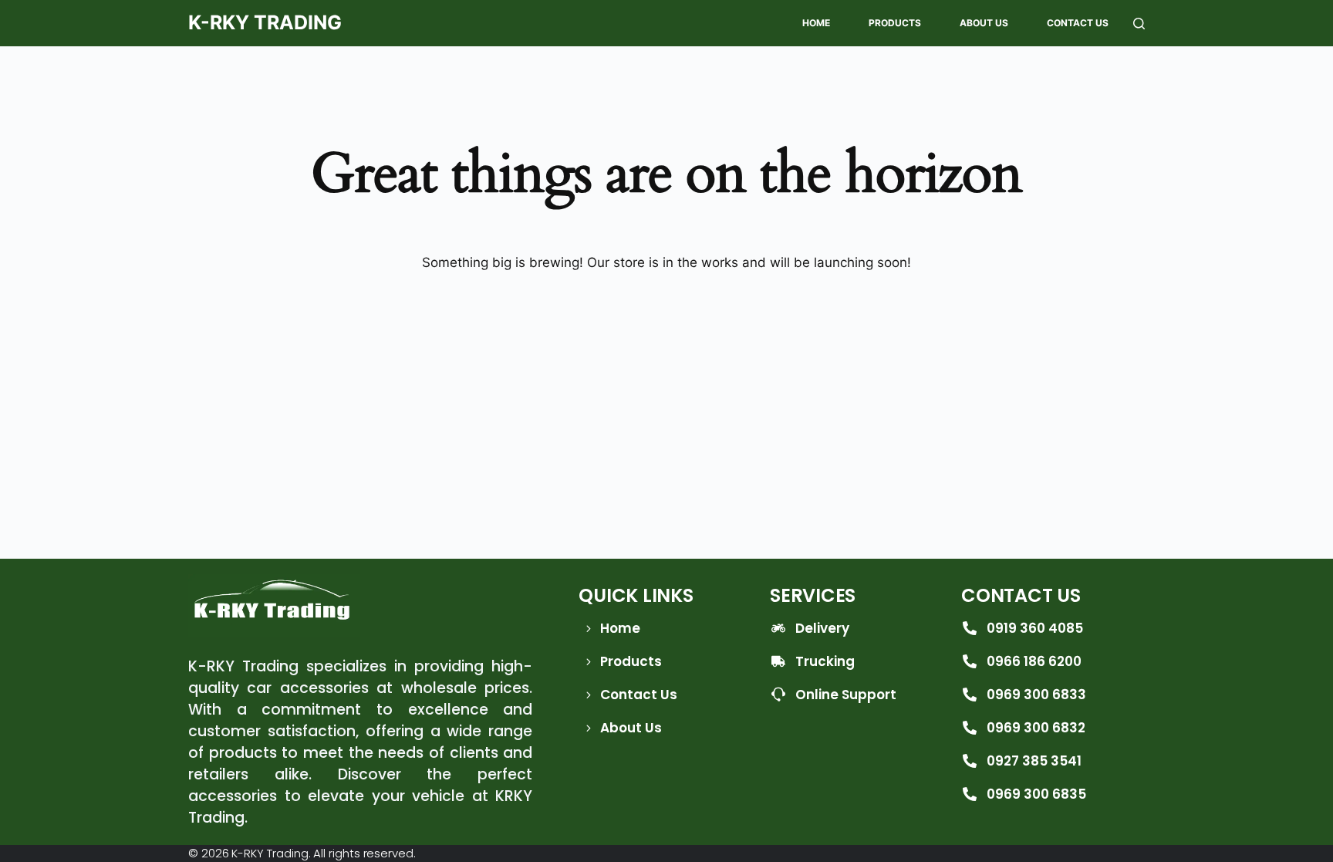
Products (895, 23)
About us (984, 23)
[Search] (1139, 23)
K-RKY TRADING (265, 22)
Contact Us (1078, 23)
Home (816, 23)
